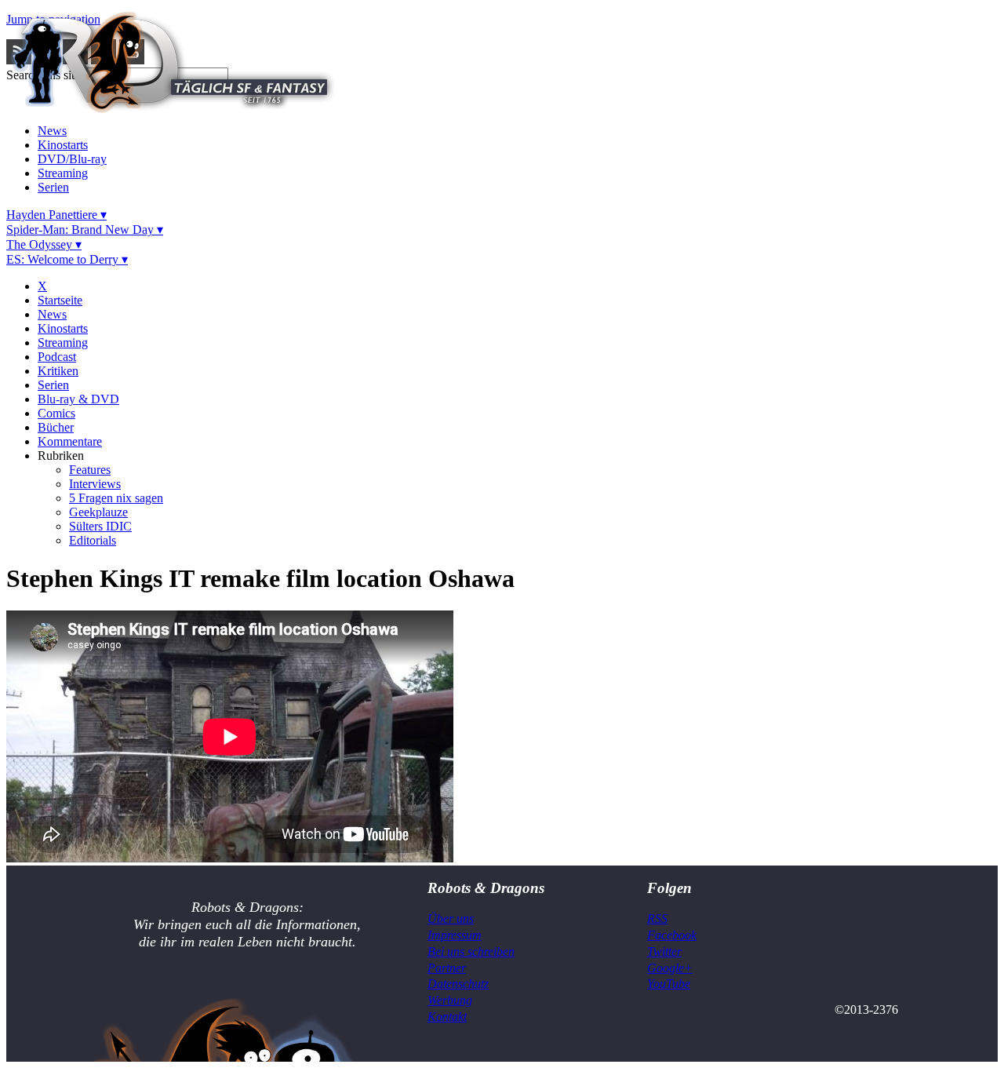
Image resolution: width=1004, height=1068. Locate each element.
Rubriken (61, 455)
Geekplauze (98, 512)
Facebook (672, 935)
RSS (657, 918)
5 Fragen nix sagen (116, 498)
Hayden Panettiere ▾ (56, 214)
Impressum (454, 935)
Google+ (670, 968)
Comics (56, 413)
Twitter (664, 951)
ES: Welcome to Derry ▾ (67, 259)
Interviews (95, 483)
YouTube (668, 983)
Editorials (92, 540)
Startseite (60, 300)
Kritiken (58, 370)
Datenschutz (458, 983)
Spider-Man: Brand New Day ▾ (84, 229)
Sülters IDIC (100, 526)
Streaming (63, 173)
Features (90, 469)
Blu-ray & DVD (78, 399)
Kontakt (447, 1016)
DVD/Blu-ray (72, 159)
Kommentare (70, 441)
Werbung (449, 1000)
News (52, 130)
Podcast (57, 356)
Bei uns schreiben (471, 951)
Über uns (450, 918)
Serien (53, 187)
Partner (446, 968)
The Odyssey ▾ (44, 244)
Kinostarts (63, 144)
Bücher (56, 427)
